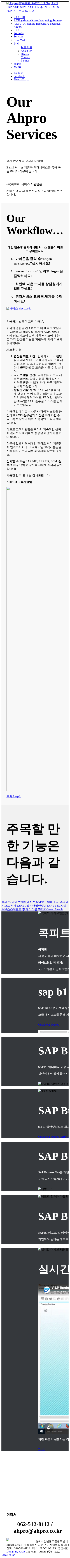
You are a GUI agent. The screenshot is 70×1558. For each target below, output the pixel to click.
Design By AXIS (15, 1551)
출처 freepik (13, 796)
